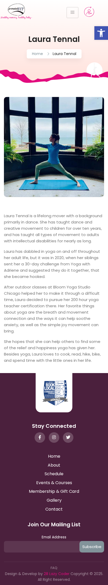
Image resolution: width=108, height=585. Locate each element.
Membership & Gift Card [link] (54, 491)
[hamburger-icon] (72, 12)
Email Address (54, 537)
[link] (101, 33)
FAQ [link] (54, 567)
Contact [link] (54, 509)
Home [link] (37, 53)
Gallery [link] (54, 500)
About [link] (54, 465)
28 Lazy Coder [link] (57, 573)
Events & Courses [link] (54, 483)
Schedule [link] (54, 474)
